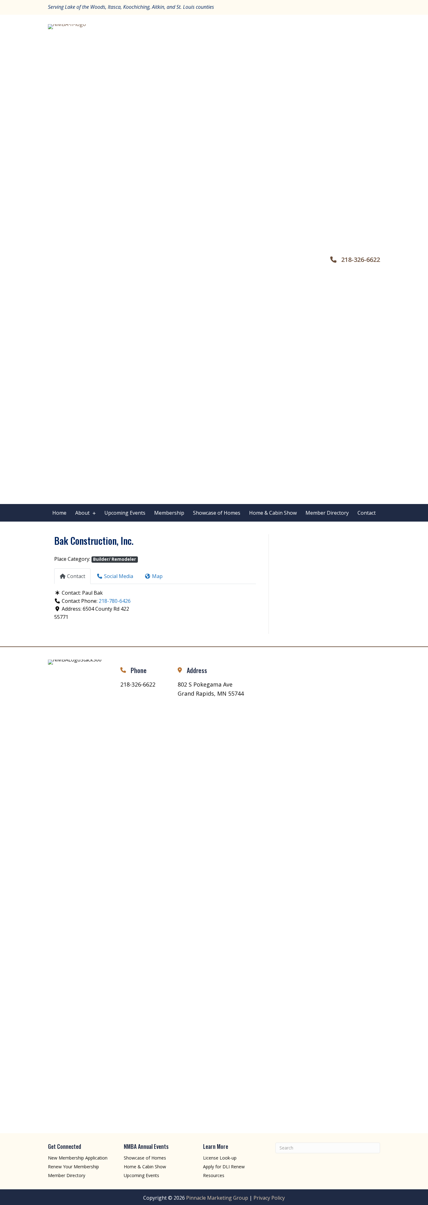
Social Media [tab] (118, 576)
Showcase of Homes (145, 1158)
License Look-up (220, 1158)
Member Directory (66, 1175)
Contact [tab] (76, 576)
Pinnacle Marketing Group (217, 1197)
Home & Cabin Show (145, 1167)
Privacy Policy (269, 1197)
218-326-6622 (360, 259)
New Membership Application (77, 1158)
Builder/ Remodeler (114, 559)
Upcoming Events (141, 1175)
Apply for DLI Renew (224, 1167)
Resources (213, 1175)
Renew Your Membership (73, 1167)
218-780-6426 (115, 600)
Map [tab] (157, 576)
